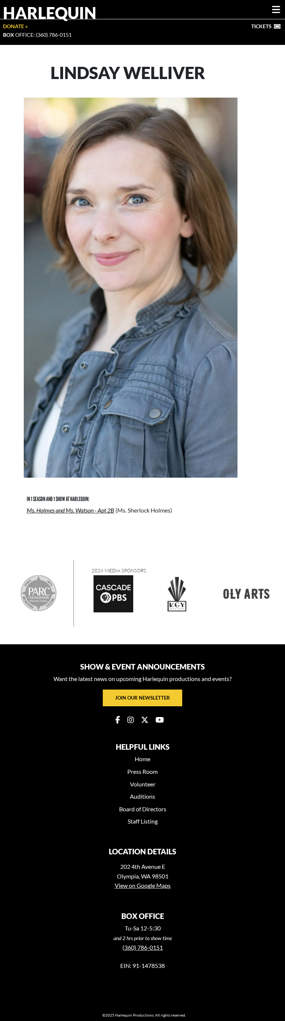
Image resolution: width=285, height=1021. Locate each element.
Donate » (15, 26)
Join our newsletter (142, 698)
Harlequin (49, 12)
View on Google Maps (143, 885)
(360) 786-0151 (142, 947)
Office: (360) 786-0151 (37, 35)
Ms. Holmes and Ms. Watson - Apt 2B (70, 510)
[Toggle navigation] (276, 9)
